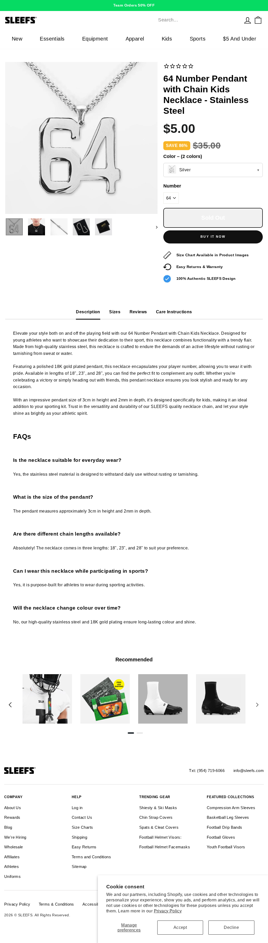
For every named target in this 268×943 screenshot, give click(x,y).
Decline (231, 927)
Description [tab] (88, 312)
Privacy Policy (168, 911)
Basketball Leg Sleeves (228, 817)
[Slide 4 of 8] (221, 699)
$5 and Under (239, 39)
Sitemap (79, 866)
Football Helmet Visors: (160, 837)
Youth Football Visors (226, 847)
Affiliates (12, 857)
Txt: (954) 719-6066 (207, 770)
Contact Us (82, 817)
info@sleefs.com (248, 770)
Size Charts (82, 827)
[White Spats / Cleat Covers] (163, 699)
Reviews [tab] (138, 312)
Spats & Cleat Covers (158, 827)
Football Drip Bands (224, 827)
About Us (12, 807)
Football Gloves (221, 837)
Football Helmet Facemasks (164, 847)
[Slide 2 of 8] (105, 699)
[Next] (257, 705)
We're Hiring (15, 837)
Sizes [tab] (114, 312)
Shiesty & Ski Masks (158, 807)
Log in (77, 807)
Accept (180, 927)
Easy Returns (84, 847)
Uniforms (12, 876)
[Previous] (10, 705)
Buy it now (212, 236)
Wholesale (13, 847)
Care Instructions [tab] (174, 312)
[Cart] (258, 20)
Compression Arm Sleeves (231, 807)
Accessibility (93, 904)
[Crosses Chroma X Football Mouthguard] (47, 699)
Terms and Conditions (91, 857)
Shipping (79, 837)
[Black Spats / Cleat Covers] (220, 699)
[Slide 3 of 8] (163, 699)
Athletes (11, 866)
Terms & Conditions (56, 904)
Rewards (12, 817)
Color (182, 156)
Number (172, 186)
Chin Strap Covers (156, 817)
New (17, 39)
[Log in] (247, 20)
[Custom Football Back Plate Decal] (105, 699)
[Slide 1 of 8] (47, 699)
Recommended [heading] (134, 659)
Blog (8, 827)
